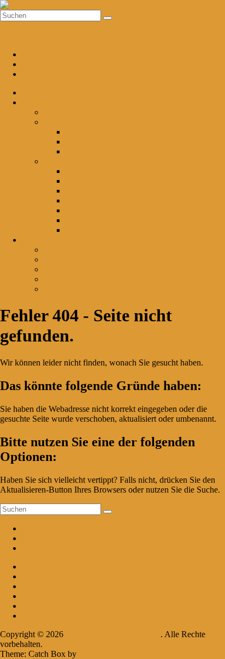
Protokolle (83, 210)
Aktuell (35, 92)
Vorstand (59, 112)
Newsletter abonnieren (82, 249)
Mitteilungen (87, 171)
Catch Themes (103, 653)
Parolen (79, 180)
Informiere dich (48, 54)
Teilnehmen (64, 259)
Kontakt (58, 288)
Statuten (79, 151)
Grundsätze (85, 131)
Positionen (62, 122)
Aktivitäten (63, 161)
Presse (76, 190)
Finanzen (81, 220)
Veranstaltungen (93, 230)
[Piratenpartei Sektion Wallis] (52, 4)
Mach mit (38, 64)
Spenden (59, 279)
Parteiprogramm (93, 141)
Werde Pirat (42, 74)
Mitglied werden (72, 269)
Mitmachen (41, 239)
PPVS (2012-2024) (55, 102)
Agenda (79, 200)
